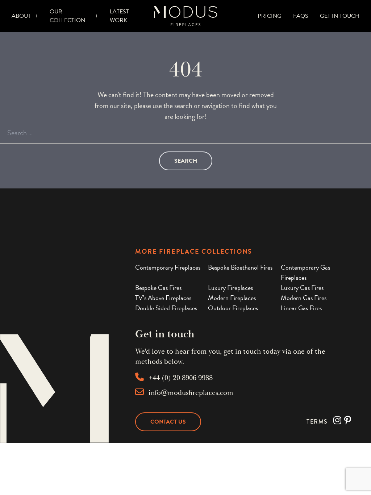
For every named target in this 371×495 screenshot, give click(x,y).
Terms (317, 421)
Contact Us (168, 421)
